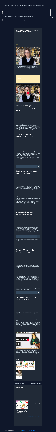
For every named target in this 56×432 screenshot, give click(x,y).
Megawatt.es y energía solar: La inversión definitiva (12, 20)
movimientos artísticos (31, 416)
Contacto (36, 1)
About (6, 1)
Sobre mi (9, 23)
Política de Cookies (35, 20)
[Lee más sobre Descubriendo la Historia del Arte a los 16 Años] (34, 402)
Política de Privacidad (43, 20)
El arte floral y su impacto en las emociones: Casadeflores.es (13, 12)
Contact (32, 1)
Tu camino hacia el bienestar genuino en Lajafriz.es (19, 23)
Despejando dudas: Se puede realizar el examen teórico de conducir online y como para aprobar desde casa (20, 9)
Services (6, 23)
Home (24, 12)
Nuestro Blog (23, 20)
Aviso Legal (9, 1)
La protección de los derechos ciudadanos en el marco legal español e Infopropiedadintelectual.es (19, 16)
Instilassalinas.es (2, 13)
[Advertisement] (28, 38)
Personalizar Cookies (29, 20)
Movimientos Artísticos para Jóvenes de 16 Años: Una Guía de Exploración (21, 411)
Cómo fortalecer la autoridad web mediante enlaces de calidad (21, 1)
